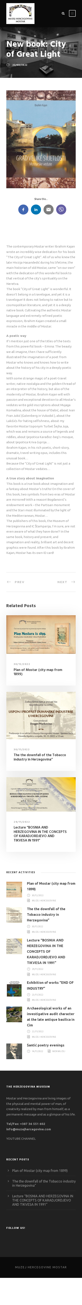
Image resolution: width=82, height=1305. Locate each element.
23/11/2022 (38, 995)
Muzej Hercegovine (44, 901)
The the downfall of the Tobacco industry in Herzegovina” (40, 757)
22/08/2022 (19, 65)
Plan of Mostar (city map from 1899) (38, 672)
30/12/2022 (22, 664)
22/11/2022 (38, 1032)
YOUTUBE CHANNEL (21, 1138)
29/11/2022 (22, 822)
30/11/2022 (22, 750)
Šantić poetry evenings (45, 1045)
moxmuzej (58, 1052)
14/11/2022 (37, 1052)
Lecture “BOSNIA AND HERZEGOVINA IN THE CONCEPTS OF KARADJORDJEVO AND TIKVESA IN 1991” (40, 834)
